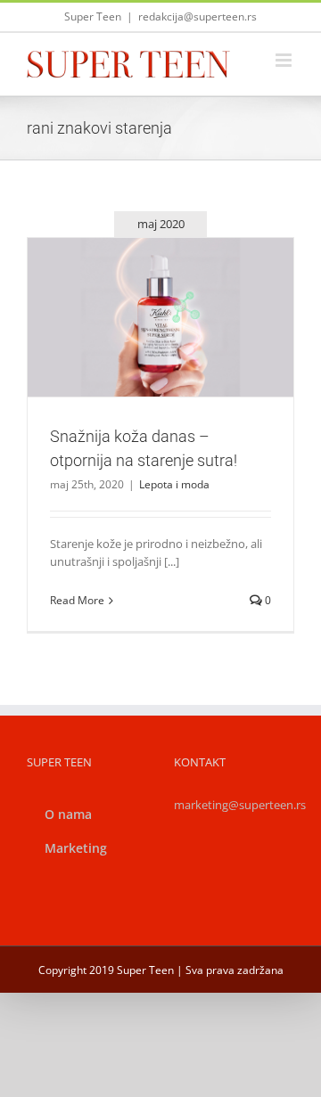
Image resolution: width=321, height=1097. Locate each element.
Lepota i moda (161, 356)
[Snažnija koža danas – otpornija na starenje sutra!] (160, 317)
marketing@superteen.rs (240, 805)
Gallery (182, 286)
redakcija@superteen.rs (197, 16)
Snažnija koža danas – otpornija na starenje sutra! (139, 286)
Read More (77, 600)
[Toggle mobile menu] (285, 60)
